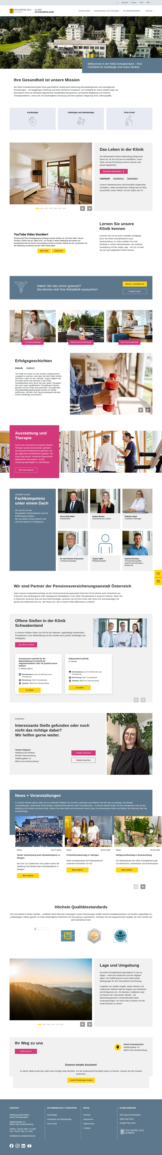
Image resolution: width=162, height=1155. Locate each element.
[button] (117, 2)
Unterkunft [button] (105, 178)
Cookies (86, 1128)
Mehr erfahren (28, 876)
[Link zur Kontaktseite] (158, 574)
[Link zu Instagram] (18, 1146)
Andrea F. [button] (30, 368)
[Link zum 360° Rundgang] (158, 581)
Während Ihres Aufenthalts (81, 342)
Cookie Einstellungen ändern (81, 1080)
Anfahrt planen (26, 1051)
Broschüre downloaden (112, 171)
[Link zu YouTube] (29, 1146)
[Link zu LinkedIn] (23, 1146)
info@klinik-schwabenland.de (22, 1136)
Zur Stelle (30, 690)
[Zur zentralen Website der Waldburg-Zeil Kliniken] (135, 1132)
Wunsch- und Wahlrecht (134, 284)
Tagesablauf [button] (132, 178)
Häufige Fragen (135, 291)
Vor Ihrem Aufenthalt (33, 342)
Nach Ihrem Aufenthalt (129, 342)
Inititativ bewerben (83, 760)
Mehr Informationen (26, 470)
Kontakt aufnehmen (83, 753)
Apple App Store (127, 1119)
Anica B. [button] (19, 368)
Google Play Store (128, 1123)
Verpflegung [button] (118, 178)
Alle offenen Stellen (26, 645)
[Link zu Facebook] (12, 1146)
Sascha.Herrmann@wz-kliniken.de (134, 564)
